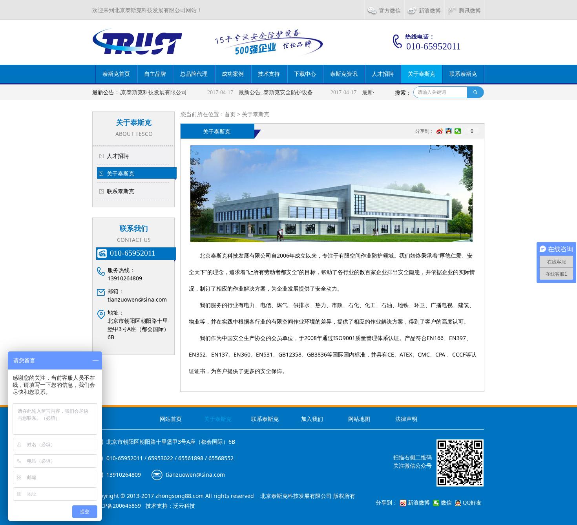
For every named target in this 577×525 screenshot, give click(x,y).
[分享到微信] (458, 131)
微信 (446, 503)
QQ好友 (472, 503)
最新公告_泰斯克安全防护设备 (269, 92)
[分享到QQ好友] (449, 131)
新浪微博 (419, 503)
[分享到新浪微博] (439, 131)
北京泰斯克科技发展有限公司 (144, 92)
